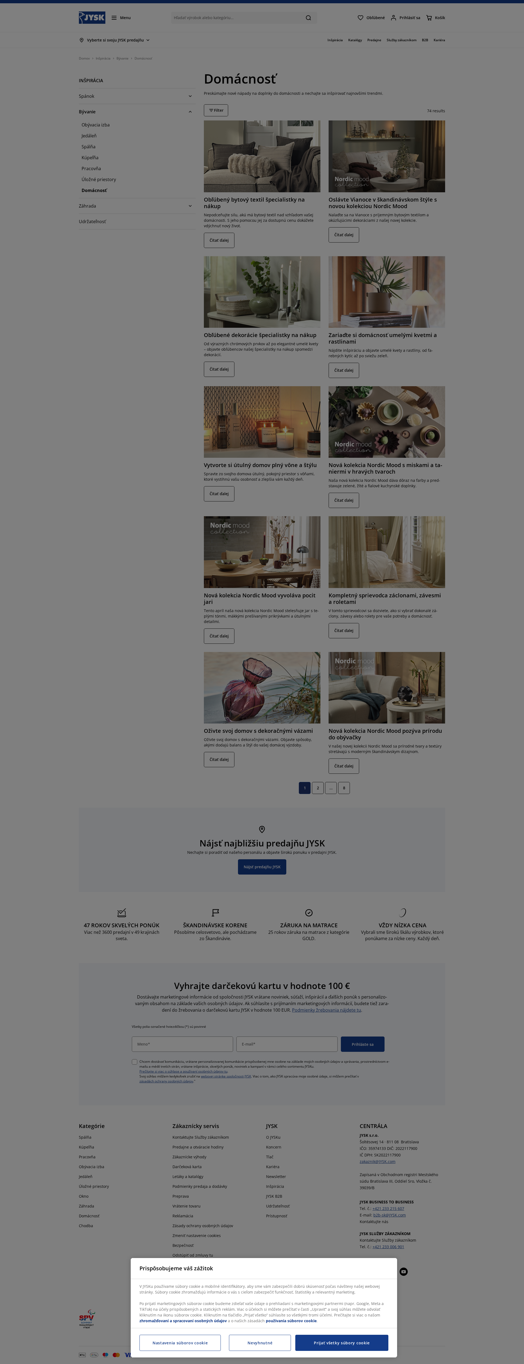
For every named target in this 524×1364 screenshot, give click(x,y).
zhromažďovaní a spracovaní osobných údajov (183, 1320)
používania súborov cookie (291, 1320)
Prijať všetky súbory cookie (342, 1342)
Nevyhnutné (260, 1342)
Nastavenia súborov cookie (180, 1342)
